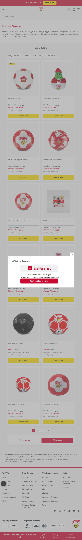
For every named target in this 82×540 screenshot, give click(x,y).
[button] (72, 254)
